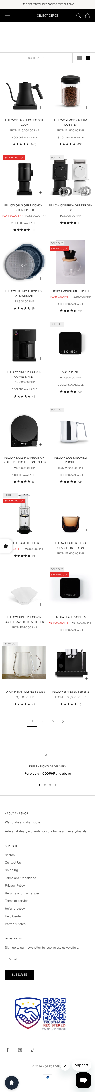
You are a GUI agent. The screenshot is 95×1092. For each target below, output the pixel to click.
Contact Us (13, 862)
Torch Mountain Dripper (71, 291)
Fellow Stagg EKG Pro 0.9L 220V (24, 122)
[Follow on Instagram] (20, 1050)
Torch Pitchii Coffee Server (24, 692)
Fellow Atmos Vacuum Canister (70, 122)
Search (10, 855)
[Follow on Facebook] (7, 1050)
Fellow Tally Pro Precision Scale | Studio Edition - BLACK (24, 460)
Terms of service (16, 901)
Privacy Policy (15, 885)
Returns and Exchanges (22, 893)
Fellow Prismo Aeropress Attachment (24, 293)
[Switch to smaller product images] (88, 58)
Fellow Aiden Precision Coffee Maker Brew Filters (24, 619)
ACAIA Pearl (70, 372)
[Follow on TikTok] (32, 1050)
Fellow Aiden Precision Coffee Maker (24, 374)
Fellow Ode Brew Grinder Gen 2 (70, 208)
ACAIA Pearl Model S (71, 617)
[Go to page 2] (63, 721)
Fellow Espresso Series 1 (70, 692)
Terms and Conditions (20, 878)
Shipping (11, 870)
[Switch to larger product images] (79, 58)
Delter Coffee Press (24, 543)
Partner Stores (15, 924)
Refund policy (15, 909)
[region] (47, 764)
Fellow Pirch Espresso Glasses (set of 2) (70, 545)
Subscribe (19, 975)
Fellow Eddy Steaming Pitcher (70, 460)
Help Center (13, 916)
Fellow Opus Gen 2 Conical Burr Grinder (24, 208)
